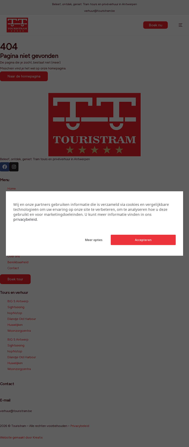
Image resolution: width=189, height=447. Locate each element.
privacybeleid (25, 219)
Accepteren (143, 240)
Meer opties (93, 240)
